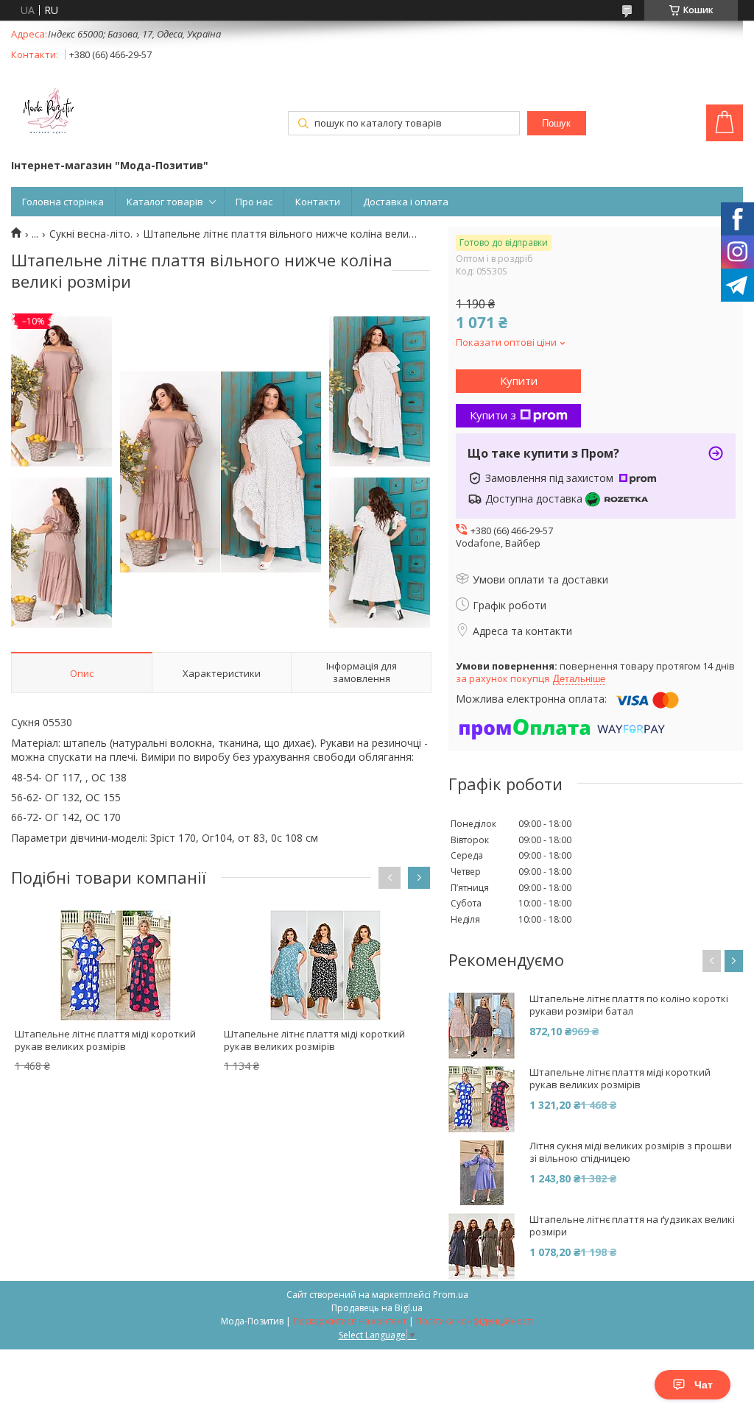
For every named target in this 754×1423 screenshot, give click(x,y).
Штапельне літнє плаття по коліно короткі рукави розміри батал (628, 1005)
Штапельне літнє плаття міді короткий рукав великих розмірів (105, 1040)
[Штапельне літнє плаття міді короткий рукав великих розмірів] (116, 965)
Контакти (317, 201)
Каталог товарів (165, 201)
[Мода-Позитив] (48, 112)
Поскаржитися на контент (349, 1321)
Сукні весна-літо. (91, 234)
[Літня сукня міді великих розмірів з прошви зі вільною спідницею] (481, 1173)
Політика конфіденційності (474, 1321)
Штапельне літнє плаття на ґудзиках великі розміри (632, 1225)
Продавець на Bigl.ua (377, 1308)
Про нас (254, 201)
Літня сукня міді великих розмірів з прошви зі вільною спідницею (630, 1152)
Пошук (556, 123)
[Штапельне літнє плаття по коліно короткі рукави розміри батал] (481, 1026)
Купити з (493, 415)
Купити (519, 380)
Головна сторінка (63, 201)
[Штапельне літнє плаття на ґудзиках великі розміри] (481, 1246)
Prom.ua (450, 1294)
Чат (703, 1385)
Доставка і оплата (405, 201)
